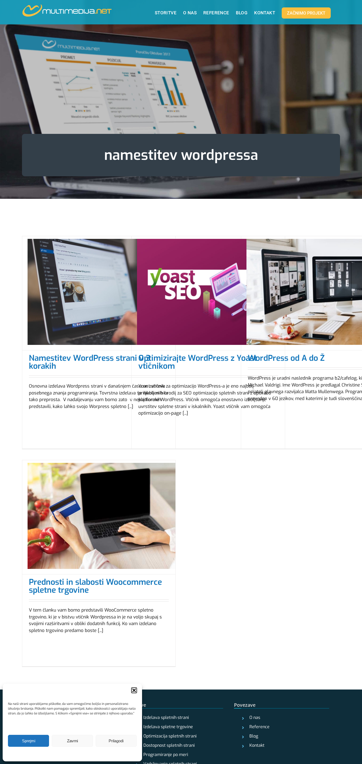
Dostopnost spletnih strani (169, 745)
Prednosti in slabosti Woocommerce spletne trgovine (95, 586)
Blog (253, 736)
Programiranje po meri (165, 754)
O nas (254, 717)
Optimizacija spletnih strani (170, 736)
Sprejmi (28, 741)
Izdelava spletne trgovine (168, 727)
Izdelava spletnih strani (166, 717)
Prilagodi (116, 741)
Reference (259, 727)
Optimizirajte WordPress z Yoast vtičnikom (197, 362)
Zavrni (72, 741)
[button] (134, 690)
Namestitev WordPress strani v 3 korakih (89, 362)
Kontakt (256, 745)
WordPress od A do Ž (286, 358)
